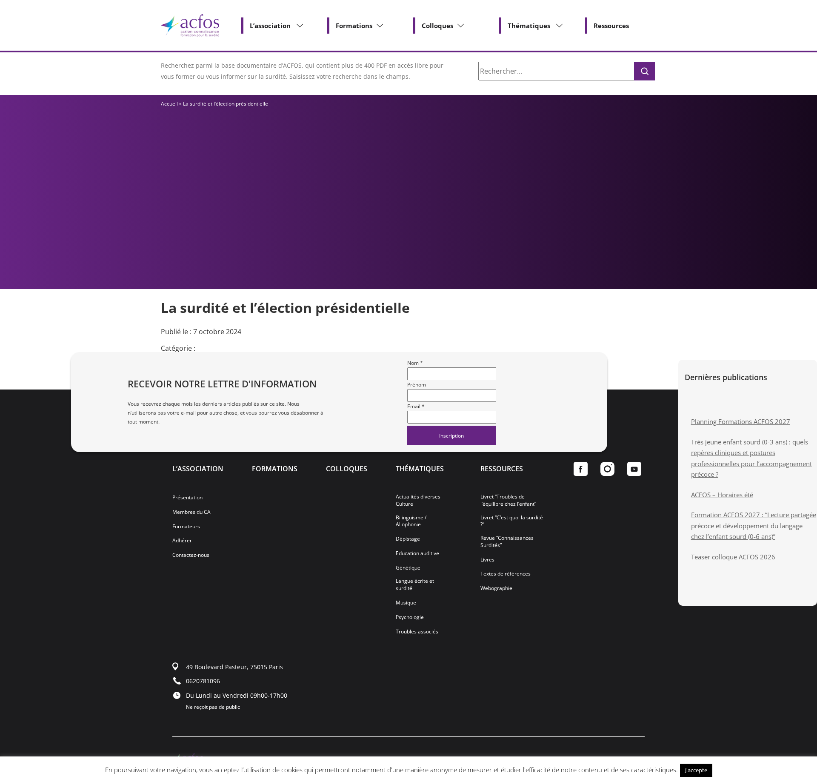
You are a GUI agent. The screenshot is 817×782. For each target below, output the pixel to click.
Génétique (408, 567)
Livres (487, 559)
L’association (270, 25)
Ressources (611, 25)
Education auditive (417, 553)
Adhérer (182, 540)
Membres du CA (191, 512)
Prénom (416, 384)
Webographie (496, 588)
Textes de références (505, 573)
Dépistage (408, 539)
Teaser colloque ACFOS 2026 (733, 557)
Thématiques (529, 25)
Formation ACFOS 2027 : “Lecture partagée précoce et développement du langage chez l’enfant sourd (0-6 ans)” (753, 525)
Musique (406, 602)
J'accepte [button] (696, 770)
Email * (416, 406)
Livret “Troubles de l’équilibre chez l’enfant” (508, 500)
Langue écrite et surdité (415, 585)
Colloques (437, 25)
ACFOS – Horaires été (722, 494)
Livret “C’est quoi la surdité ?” (511, 521)
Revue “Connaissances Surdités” (507, 542)
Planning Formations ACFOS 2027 (740, 421)
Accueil (169, 103)
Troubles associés (417, 631)
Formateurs (186, 526)
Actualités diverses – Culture (420, 500)
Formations (354, 25)
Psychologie (410, 617)
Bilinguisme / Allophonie (411, 521)
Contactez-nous (190, 555)
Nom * (415, 363)
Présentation (187, 497)
